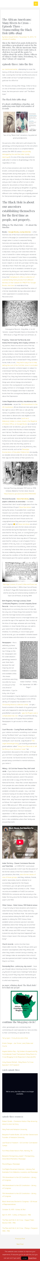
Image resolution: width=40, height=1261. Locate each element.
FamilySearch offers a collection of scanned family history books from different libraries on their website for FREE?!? (18, 280)
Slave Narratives (23, 499)
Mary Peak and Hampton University (14, 1129)
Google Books (13, 232)
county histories (25, 232)
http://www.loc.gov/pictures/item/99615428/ (20, 494)
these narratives (24, 524)
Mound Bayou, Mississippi (11, 1164)
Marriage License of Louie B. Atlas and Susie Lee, (20, 584)
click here (6, 52)
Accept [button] (24, 1258)
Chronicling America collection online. (15, 705)
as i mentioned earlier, (10, 69)
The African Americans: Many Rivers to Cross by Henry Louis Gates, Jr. (19, 48)
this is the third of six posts (13, 43)
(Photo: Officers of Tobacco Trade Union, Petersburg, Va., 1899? (19, 56)
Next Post (20, 1244)
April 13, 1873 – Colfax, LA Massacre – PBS (16, 1215)
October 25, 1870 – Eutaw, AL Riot (13, 1209)
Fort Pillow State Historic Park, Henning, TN (17, 1151)
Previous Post (20, 1239)
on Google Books (21, 424)
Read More (32, 1258)
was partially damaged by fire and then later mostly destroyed (16, 154)
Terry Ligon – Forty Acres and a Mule (15, 1038)
